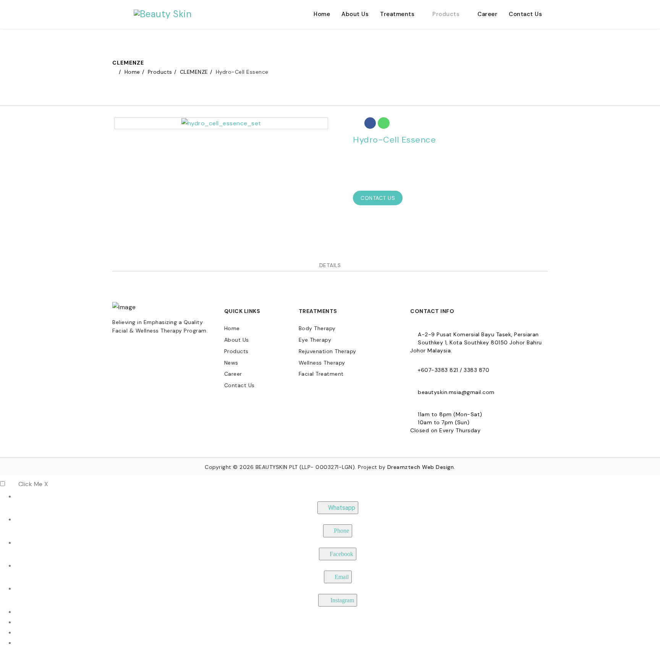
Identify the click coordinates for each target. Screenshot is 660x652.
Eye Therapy (315, 339)
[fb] (118, 349)
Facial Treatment (321, 373)
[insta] (133, 349)
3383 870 (476, 370)
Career (487, 14)
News (231, 362)
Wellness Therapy (322, 362)
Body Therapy (317, 328)
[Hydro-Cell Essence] (221, 123)
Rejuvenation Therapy (327, 351)
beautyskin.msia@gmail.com (456, 392)
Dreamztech (404, 467)
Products (445, 14)
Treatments (397, 14)
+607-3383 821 (438, 370)
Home (322, 14)
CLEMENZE (194, 71)
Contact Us (525, 14)
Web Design (438, 467)
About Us (355, 14)
